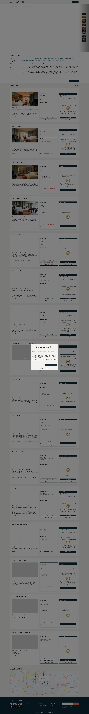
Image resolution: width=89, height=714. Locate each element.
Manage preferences (44, 368)
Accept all (51, 365)
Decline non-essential (38, 365)
